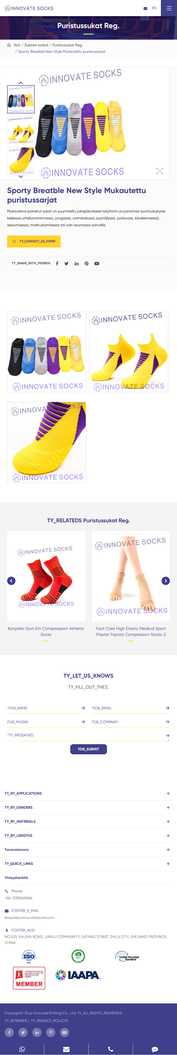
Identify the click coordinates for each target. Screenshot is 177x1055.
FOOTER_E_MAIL (25, 910)
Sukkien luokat (36, 45)
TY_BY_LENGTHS (18, 835)
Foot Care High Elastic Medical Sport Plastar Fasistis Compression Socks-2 (131, 631)
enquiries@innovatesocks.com (30, 917)
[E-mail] (66, 1049)
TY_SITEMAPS (16, 1021)
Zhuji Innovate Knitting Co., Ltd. (50, 1013)
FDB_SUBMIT (88, 749)
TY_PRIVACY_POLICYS (49, 1021)
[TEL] (111, 1049)
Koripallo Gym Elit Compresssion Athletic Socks (46, 631)
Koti (17, 45)
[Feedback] (155, 1049)
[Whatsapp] (22, 1049)
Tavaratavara (17, 849)
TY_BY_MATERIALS (20, 821)
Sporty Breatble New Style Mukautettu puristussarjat (62, 51)
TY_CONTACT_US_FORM (34, 241)
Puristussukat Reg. (68, 45)
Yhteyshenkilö (16, 878)
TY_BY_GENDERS (18, 807)
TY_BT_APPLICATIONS (23, 793)
